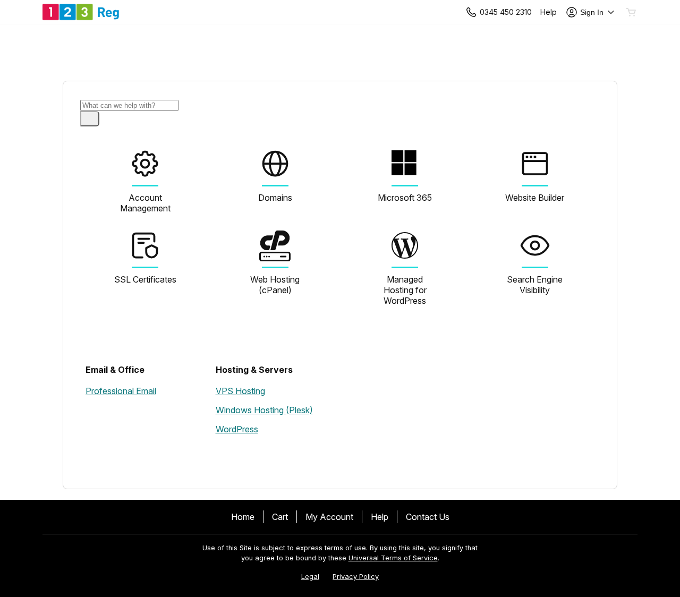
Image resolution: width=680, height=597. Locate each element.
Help (379, 516)
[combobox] (129, 105)
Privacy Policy (356, 577)
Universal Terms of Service (393, 558)
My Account (329, 516)
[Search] (89, 118)
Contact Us (427, 516)
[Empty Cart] (631, 12)
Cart (280, 516)
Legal (310, 577)
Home (242, 516)
